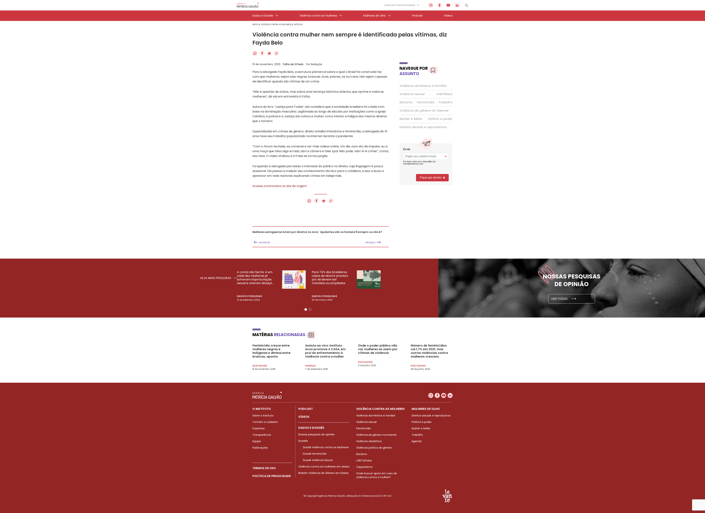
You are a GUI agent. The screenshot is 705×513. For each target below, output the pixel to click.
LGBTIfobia (444, 94)
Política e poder (440, 119)
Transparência (261, 435)
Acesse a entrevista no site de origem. (279, 186)
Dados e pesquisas (249, 296)
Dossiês (303, 441)
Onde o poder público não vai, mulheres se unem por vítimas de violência (377, 349)
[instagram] (430, 5)
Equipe (256, 441)
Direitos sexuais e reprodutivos (423, 127)
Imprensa (258, 428)
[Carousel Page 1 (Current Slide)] (305, 309)
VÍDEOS (303, 417)
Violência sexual (412, 94)
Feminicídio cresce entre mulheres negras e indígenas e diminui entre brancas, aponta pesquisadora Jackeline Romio (271, 351)
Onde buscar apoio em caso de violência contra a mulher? (376, 475)
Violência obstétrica (369, 441)
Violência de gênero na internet (424, 110)
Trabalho (445, 102)
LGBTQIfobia (364, 460)
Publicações (260, 447)
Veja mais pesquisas (216, 278)
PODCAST (305, 409)
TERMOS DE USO (264, 468)
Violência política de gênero (374, 447)
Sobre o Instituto (263, 415)
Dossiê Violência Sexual (317, 460)
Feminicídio (425, 102)
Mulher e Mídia (411, 119)
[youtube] (448, 5)
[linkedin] (457, 5)
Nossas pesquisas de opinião (316, 434)
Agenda (417, 441)
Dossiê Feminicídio (315, 454)
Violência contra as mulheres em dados (324, 466)
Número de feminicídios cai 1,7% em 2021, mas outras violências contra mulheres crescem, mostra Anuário (429, 351)
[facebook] (439, 5)
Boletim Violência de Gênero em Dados (323, 473)
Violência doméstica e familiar (423, 86)
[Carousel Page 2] (310, 309)
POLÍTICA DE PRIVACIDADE (271, 476)
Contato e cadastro (265, 422)
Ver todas (559, 299)
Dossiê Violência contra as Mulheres (326, 447)
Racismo (406, 102)
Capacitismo (364, 467)
